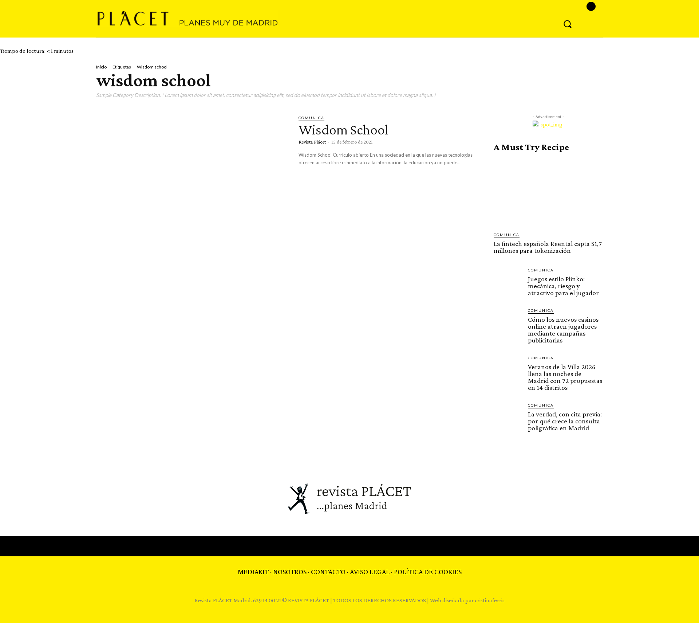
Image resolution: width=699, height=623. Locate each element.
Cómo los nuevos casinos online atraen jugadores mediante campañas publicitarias (563, 330)
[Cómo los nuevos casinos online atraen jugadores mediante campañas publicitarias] (508, 321)
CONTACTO (328, 572)
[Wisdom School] (192, 170)
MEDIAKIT (253, 572)
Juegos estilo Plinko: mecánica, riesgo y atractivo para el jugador (563, 286)
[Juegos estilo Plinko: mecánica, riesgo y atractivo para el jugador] (508, 281)
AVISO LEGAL (370, 572)
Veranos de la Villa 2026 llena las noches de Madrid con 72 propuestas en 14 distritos (565, 377)
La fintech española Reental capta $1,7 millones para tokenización (548, 247)
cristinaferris (490, 600)
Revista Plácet (312, 142)
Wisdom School (343, 129)
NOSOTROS (290, 572)
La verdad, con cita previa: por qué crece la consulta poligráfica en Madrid (565, 421)
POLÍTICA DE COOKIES (428, 572)
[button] (567, 24)
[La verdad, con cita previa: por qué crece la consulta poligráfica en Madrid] (508, 416)
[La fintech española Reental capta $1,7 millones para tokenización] (548, 192)
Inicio (101, 67)
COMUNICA (311, 117)
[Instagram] (591, 6)
